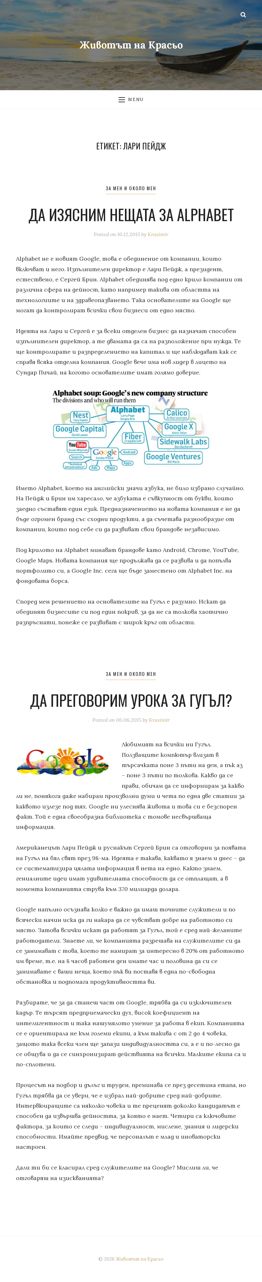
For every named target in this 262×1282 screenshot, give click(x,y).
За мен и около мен (131, 188)
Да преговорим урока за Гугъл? (131, 700)
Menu (135, 99)
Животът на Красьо (131, 45)
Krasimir (158, 234)
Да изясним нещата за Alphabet (131, 214)
